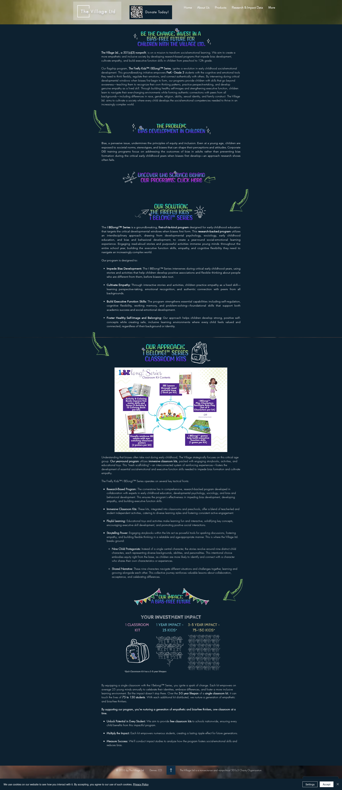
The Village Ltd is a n (190, 770)
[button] (203, 7)
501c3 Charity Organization (245, 770)
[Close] (338, 784)
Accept (326, 784)
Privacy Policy (141, 784)
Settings (310, 784)
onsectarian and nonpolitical (215, 770)
